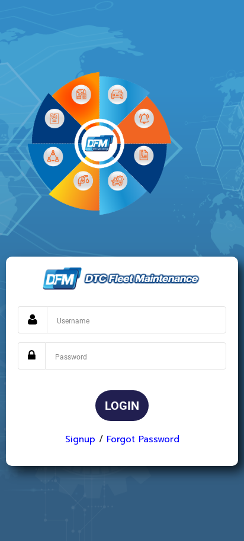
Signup (80, 439)
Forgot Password (143, 439)
